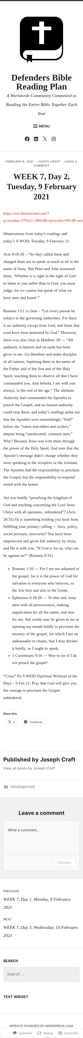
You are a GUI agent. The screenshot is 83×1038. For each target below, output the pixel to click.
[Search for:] (41, 974)
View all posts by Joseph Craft (29, 768)
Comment (64, 862)
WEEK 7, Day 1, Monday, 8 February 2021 (36, 899)
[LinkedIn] (37, 140)
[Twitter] (46, 140)
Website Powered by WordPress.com (41, 1026)
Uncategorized (22, 786)
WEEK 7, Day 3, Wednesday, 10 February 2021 (40, 927)
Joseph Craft (49, 161)
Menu (44, 126)
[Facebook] (28, 140)
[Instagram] (55, 140)
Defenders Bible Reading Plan (41, 82)
